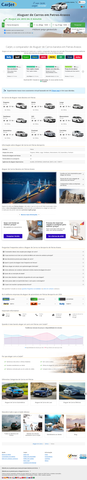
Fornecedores (48, 456)
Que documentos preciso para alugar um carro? (19, 259)
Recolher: (7, 23)
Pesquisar (77, 25)
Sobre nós (26, 454)
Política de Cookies (28, 458)
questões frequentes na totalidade (31, 289)
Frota (46, 454)
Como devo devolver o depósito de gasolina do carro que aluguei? (24, 277)
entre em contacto (48, 289)
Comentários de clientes (8, 456)
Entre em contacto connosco (10, 458)
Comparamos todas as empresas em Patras (70, 184)
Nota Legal (26, 460)
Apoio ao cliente (6, 454)
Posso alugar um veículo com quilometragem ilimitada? (21, 266)
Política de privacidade (29, 456)
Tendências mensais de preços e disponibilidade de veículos (43, 328)
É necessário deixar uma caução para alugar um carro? (21, 252)
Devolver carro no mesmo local (14, 30)
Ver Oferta (7, 110)
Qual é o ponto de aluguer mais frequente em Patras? (21, 262)
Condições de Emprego (29, 462)
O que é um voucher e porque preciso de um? (18, 284)
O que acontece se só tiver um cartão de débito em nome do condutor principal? (29, 255)
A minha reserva (69, 2)
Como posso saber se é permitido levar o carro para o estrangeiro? (25, 281)
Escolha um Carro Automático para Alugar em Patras (70, 174)
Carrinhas (47, 458)
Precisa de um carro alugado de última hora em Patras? (69, 179)
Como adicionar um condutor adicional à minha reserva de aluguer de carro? (28, 270)
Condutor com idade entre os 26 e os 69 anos (18, 33)
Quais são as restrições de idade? (15, 273)
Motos (46, 460)
